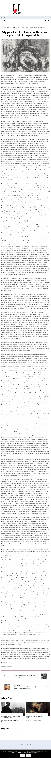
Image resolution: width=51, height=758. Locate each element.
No (28, 755)
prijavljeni (9, 733)
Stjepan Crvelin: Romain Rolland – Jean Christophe (10, 717)
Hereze (32, 27)
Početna (22, 744)
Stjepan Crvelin (12, 27)
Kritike (43, 27)
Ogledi (39, 720)
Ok (22, 755)
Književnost (37, 27)
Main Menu (5, 17)
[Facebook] (45, 20)
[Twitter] (48, 20)
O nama (29, 744)
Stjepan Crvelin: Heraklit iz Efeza (34, 717)
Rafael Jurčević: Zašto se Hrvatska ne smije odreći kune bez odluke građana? (25, 687)
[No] (49, 753)
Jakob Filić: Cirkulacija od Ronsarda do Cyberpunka (24, 676)
